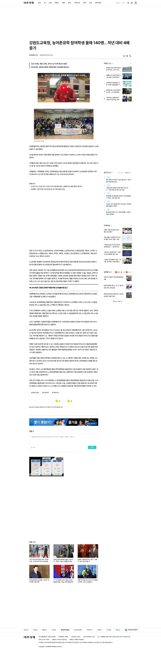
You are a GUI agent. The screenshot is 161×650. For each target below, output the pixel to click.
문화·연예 (98, 3)
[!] (131, 63)
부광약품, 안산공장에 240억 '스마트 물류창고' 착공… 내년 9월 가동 (118, 197)
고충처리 (99, 630)
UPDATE (127, 172)
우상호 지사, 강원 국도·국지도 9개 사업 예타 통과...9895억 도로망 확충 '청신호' (56, 186)
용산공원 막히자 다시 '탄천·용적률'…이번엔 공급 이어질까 (118, 213)
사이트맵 (109, 630)
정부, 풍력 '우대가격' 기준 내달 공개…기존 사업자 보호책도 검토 (118, 181)
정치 (69, 3)
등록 (92, 447)
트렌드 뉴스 (107, 63)
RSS (117, 630)
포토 (90, 3)
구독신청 (35, 630)
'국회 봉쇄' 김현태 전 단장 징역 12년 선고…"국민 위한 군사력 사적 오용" (117, 189)
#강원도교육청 (35, 392)
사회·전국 (77, 3)
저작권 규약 (89, 630)
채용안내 (44, 630)
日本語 (123, 3)
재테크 (57, 3)
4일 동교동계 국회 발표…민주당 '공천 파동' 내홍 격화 (39, 581)
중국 (39, 3)
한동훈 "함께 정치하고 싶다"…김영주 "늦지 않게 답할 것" (87, 560)
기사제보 (53, 630)
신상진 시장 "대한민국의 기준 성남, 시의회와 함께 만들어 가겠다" (118, 205)
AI (44, 3)
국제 (84, 3)
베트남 (130, 272)
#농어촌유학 (45, 392)
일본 (124, 272)
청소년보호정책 (78, 630)
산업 (50, 3)
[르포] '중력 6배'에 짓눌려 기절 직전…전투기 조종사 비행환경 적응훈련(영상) (63, 560)
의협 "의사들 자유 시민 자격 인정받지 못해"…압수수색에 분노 (88, 581)
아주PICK (107, 225)
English (118, 3)
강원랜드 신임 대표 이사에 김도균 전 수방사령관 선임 (48, 189)
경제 (63, 3)
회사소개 (26, 630)
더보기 (112, 302)
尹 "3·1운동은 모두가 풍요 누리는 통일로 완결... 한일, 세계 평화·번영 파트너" (63, 581)
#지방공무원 (55, 392)
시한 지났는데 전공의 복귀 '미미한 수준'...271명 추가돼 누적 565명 (39, 560)
